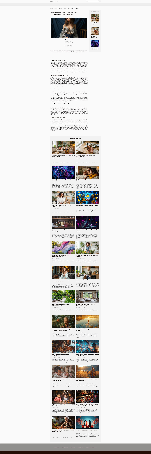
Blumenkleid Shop (67, 85)
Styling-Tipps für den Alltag (69, 46)
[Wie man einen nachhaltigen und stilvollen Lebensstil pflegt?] (63, 197)
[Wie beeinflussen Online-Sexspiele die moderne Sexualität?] (95, 43)
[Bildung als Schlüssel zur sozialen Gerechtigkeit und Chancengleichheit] (63, 396)
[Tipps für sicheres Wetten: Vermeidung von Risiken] (87, 197)
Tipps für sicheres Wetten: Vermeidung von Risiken (87, 205)
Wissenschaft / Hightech (88, 4)
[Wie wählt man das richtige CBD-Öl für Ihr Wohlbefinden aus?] (95, 30)
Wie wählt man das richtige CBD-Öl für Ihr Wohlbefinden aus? (95, 36)
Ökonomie (73, 4)
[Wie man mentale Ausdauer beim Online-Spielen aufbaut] (87, 222)
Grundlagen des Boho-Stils (69, 41)
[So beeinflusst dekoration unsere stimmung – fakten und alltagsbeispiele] (95, 17)
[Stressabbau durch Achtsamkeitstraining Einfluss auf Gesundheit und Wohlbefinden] (63, 321)
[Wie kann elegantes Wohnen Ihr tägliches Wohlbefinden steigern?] (87, 296)
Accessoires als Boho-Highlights (68, 42)
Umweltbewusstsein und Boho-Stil (69, 45)
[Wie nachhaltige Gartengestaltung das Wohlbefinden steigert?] (63, 296)
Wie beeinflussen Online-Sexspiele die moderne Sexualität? (95, 49)
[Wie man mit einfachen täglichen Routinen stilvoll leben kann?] (87, 247)
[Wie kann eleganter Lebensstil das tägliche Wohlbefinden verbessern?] (63, 272)
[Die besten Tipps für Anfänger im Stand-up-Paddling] (87, 321)
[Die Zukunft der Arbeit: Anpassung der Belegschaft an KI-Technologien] (87, 346)
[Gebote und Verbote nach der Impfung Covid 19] (87, 422)
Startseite (51, 8)
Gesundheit (60, 4)
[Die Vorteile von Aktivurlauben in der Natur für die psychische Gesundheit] (87, 371)
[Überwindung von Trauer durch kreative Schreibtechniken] (63, 346)
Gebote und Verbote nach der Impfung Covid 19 (86, 430)
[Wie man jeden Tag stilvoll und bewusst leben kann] (87, 272)
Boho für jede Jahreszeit (68, 44)
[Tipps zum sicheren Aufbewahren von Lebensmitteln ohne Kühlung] (63, 222)
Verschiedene (79, 4)
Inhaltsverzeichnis (69, 39)
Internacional (66, 4)
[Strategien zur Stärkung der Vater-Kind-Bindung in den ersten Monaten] (63, 371)
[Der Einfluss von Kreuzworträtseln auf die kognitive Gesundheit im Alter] (63, 422)
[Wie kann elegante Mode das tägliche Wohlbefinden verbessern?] (63, 247)
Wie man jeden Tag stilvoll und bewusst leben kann (87, 279)
